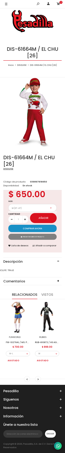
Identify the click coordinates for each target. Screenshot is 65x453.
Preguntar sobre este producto (33, 237)
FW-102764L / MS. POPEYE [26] (22, 342)
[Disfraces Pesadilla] (32, 21)
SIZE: (10, 201)
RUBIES (42, 337)
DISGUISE (8, 168)
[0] (58, 4)
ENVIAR (50, 433)
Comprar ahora (32, 228)
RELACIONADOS (24, 294)
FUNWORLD (15, 337)
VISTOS (47, 294)
